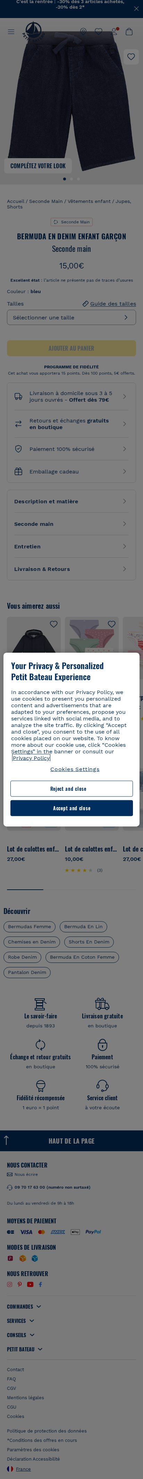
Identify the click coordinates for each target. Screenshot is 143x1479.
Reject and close (68, 788)
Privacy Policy (31, 758)
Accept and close (71, 808)
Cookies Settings (75, 769)
